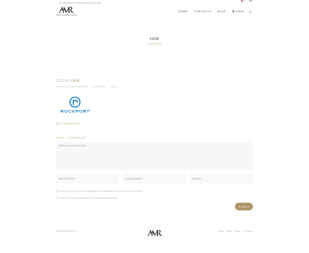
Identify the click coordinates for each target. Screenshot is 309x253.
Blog (229, 231)
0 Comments (98, 86)
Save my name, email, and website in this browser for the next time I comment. (101, 191)
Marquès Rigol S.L (68, 231)
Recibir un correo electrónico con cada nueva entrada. (88, 198)
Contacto (248, 231)
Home (221, 231)
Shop (238, 231)
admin (84, 86)
